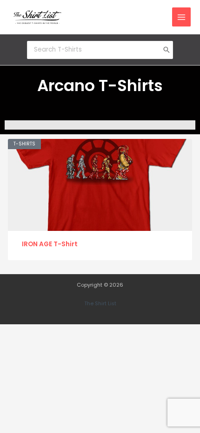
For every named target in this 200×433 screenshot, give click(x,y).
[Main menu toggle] (181, 16)
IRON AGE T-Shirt (50, 244)
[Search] (166, 49)
